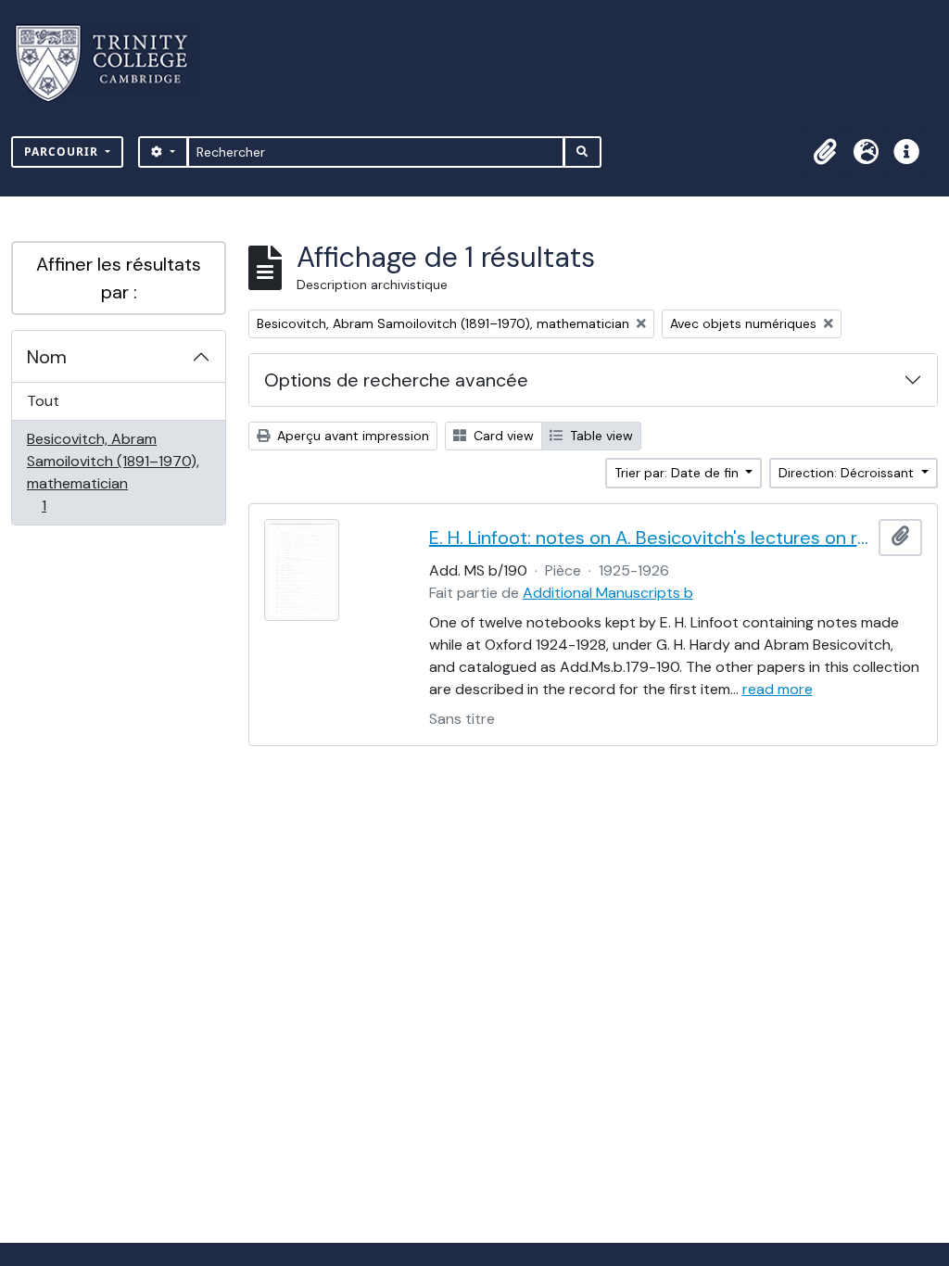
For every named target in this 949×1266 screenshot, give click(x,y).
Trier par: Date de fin (678, 472)
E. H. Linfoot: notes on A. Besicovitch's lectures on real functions (650, 537)
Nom (47, 357)
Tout (43, 401)
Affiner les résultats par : (118, 278)
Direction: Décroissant (847, 472)
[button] (824, 152)
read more (777, 689)
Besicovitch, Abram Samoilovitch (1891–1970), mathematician (112, 471)
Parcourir (63, 151)
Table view (599, 435)
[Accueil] (112, 63)
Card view (502, 435)
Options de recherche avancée (396, 380)
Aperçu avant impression (351, 435)
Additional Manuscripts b (608, 592)
